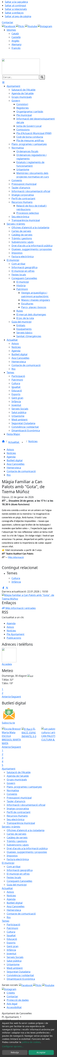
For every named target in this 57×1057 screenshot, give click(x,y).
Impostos (12, 855)
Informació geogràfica (20, 870)
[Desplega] (22, 442)
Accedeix (7, 664)
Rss (9, 475)
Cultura (11, 931)
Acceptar (41, 1052)
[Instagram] (45, 26)
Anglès (15, 40)
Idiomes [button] (11, 30)
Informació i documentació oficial (26, 805)
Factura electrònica (18, 859)
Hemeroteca (14, 467)
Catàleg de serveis (17, 837)
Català (15, 33)
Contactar (7, 22)
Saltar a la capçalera (16, 1)
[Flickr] (20, 26)
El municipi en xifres (18, 873)
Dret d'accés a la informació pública (27, 848)
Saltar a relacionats (16, 9)
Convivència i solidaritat (20, 975)
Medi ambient (15, 968)
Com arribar (14, 866)
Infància (11, 950)
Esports (11, 942)
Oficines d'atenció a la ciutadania (25, 830)
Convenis (12, 794)
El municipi (8, 863)
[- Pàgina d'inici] (21, 66)
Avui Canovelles (15, 464)
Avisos (10, 449)
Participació (13, 924)
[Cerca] (42, 77)
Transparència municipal (21, 823)
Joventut (11, 953)
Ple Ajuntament (15, 634)
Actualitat (14, 442)
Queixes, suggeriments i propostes (27, 852)
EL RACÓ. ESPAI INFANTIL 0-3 (29, 732)
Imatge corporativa (18, 808)
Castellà (16, 37)
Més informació (16, 557)
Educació (12, 939)
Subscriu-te (8, 722)
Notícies (33, 441)
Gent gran (12, 946)
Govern (11, 783)
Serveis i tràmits (11, 826)
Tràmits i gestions (17, 841)
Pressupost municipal (19, 797)
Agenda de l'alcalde (18, 776)
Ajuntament (8, 768)
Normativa (13, 790)
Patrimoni (12, 928)
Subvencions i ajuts (18, 844)
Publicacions (14, 638)
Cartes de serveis (16, 834)
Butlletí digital (14, 460)
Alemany (16, 44)
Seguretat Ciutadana (18, 971)
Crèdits (11, 992)
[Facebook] (9, 26)
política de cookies (31, 1042)
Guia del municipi (17, 884)
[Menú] (3, 82)
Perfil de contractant (18, 812)
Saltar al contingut (15, 5)
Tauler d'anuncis (16, 801)
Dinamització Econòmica (21, 979)
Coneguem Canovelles (19, 881)
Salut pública (14, 960)
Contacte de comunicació (21, 471)
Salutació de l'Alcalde (19, 772)
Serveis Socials (15, 957)
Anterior (6, 696)
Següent (16, 696)
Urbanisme (13, 964)
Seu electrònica (15, 819)
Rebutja (15, 1052)
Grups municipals (17, 779)
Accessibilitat (14, 1007)
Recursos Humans (17, 815)
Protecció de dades (18, 1000)
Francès (16, 48)
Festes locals (14, 877)
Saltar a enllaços (14, 12)
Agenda (11, 456)
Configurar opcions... (12, 1046)
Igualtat (11, 935)
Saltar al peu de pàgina (18, 16)
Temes (5, 921)
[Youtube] (31, 26)
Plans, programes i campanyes (24, 786)
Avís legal (12, 1003)
